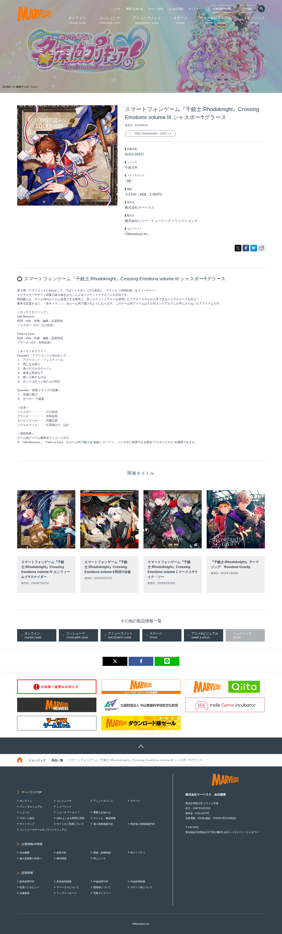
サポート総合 (155, 8)
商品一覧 (57, 760)
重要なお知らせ (134, 8)
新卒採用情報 (64, 881)
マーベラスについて (68, 887)
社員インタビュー (29, 887)
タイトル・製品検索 (104, 818)
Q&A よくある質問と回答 (70, 818)
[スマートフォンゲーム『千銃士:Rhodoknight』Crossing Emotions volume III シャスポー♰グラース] (253, 248)
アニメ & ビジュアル (31, 806)
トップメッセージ (66, 893)
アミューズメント (103, 800)
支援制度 (25, 893)
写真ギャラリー (102, 893)
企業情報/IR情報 (222, 8)
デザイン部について (141, 887)
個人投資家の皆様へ (31, 858)
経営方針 (61, 852)
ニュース (116, 8)
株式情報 (61, 858)
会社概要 (25, 852)
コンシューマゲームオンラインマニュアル (43, 829)
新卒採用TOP (27, 881)
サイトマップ (195, 8)
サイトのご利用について (70, 824)
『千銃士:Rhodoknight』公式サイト (152, 133)
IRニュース (99, 858)
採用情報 (246, 8)
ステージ (135, 800)
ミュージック (37, 760)
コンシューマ (64, 800)
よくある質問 (175, 8)
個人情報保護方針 (103, 824)
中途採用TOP (100, 881)
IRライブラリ (137, 852)
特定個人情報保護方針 (142, 824)
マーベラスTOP (31, 792)
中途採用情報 (137, 881)
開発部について (102, 887)
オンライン (26, 800)
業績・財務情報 (102, 852)
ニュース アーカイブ (68, 812)
